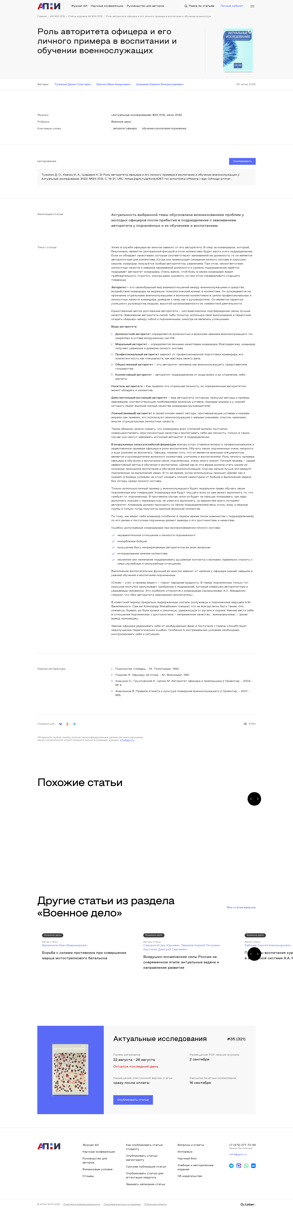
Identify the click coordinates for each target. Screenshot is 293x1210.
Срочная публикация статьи (146, 1167)
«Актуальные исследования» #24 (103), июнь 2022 (146, 115)
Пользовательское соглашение (122, 1205)
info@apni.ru (127, 740)
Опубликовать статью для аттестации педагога (144, 1175)
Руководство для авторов (145, 6)
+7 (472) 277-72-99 (242, 1145)
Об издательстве (190, 1176)
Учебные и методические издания (195, 1167)
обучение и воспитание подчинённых (164, 129)
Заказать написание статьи (145, 1184)
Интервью (185, 1152)
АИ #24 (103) (57, 17)
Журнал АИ (79, 6)
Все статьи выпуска (241, 907)
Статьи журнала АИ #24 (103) (85, 17)
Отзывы (88, 1176)
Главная (42, 17)
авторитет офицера (125, 129)
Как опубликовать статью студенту (144, 1147)
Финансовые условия (97, 1169)
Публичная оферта (155, 1205)
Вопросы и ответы (191, 1145)
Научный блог (187, 1159)
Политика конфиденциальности (81, 1205)
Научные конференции (107, 6)
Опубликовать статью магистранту (141, 1158)
